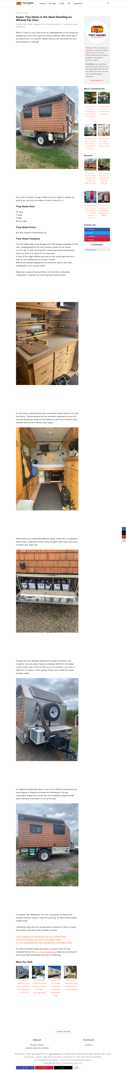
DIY (69, 3)
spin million (90, 50)
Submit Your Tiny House (37, 1048)
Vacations (78, 3)
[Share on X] (124, 533)
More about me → (97, 80)
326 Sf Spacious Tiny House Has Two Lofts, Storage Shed (41, 936)
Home (18, 13)
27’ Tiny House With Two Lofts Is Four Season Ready (38, 939)
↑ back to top (63, 1031)
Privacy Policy (37, 1045)
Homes (42, 3)
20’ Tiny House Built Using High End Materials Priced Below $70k (44, 943)
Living (61, 3)
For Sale (52, 3)
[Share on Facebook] (124, 529)
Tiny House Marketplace (46, 952)
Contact (89, 1045)
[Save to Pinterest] (124, 537)
